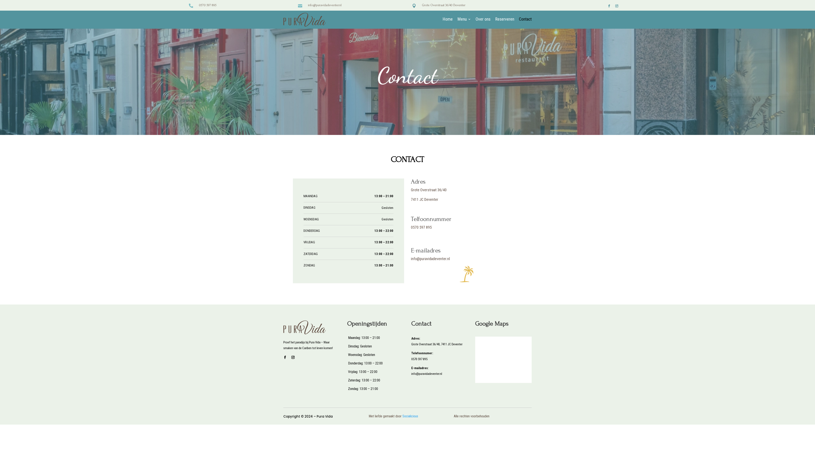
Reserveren (504, 20)
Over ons (483, 20)
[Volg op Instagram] (617, 6)
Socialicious (410, 416)
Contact (525, 20)
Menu (462, 20)
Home (448, 20)
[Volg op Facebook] (609, 6)
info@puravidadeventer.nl (324, 5)
